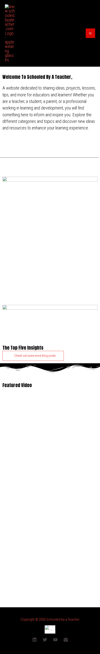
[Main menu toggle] (90, 33)
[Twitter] (45, 639)
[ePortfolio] (66, 639)
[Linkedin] (34, 639)
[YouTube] (55, 639)
